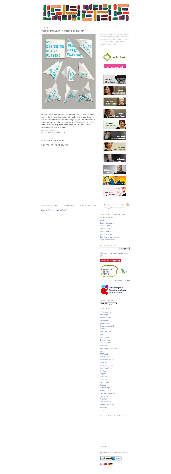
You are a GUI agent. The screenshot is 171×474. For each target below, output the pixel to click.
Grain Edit (103, 362)
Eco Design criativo (107, 223)
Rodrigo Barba (105, 391)
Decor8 (103, 334)
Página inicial (69, 205)
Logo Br (103, 374)
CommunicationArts (107, 326)
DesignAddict (105, 337)
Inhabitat (103, 371)
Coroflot (103, 329)
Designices (104, 346)
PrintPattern (104, 382)
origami (48, 132)
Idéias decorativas (106, 217)
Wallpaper (104, 407)
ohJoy (102, 410)
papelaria (61, 132)
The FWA (103, 399)
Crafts (102, 220)
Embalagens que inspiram (109, 237)
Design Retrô (105, 226)
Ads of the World (106, 318)
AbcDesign (104, 315)
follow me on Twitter (122, 281)
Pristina (103, 385)
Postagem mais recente (50, 205)
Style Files (104, 396)
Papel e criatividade (107, 240)
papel (54, 132)
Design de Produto (107, 231)
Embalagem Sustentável (109, 348)
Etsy (101, 351)
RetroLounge (105, 388)
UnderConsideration (107, 405)
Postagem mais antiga (88, 205)
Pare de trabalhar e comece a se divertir (62, 31)
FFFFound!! (104, 354)
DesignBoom (105, 340)
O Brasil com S (105, 379)
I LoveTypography (106, 365)
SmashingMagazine (107, 393)
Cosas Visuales (106, 332)
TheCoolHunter (105, 402)
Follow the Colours (107, 360)
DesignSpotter (105, 343)
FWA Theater (105, 357)
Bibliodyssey (104, 320)
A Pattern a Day (105, 312)
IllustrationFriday (106, 368)
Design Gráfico (105, 229)
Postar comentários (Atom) (57, 210)
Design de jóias (106, 234)
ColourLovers (105, 323)
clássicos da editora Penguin (84, 122)
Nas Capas (104, 377)
